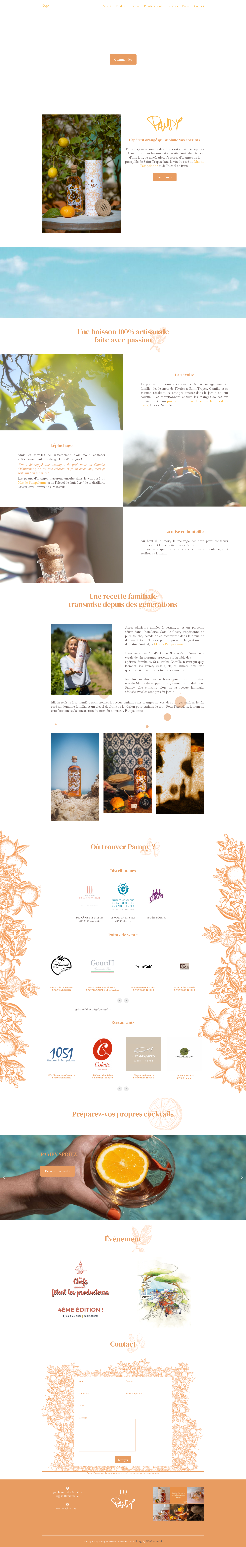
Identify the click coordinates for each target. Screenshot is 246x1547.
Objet (81, 1405)
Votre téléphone (134, 1393)
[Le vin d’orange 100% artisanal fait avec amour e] (178, 1495)
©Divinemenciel (154, 1541)
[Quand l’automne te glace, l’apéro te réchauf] (178, 1512)
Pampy (139, 1541)
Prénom (130, 1381)
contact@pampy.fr (67, 1508)
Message (83, 1417)
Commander (123, 59)
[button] (4, 1177)
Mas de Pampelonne (32, 482)
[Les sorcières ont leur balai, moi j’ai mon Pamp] (195, 1512)
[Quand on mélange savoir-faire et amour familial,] (161, 1495)
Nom (81, 1381)
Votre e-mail (84, 1393)
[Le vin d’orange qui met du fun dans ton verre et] (161, 1512)
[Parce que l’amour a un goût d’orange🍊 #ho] (195, 1495)
